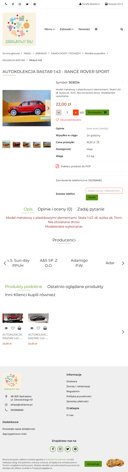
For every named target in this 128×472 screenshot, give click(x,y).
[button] (114, 4)
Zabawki (66, 29)
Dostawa (71, 381)
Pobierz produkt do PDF (76, 166)
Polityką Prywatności (56, 459)
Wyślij (92, 197)
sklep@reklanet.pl (21, 404)
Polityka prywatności (79, 396)
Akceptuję (93, 463)
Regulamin (73, 391)
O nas (69, 415)
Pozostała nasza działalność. (19, 428)
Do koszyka (95, 112)
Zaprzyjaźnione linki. (14, 433)
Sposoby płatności (77, 401)
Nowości (84, 29)
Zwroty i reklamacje (78, 386)
